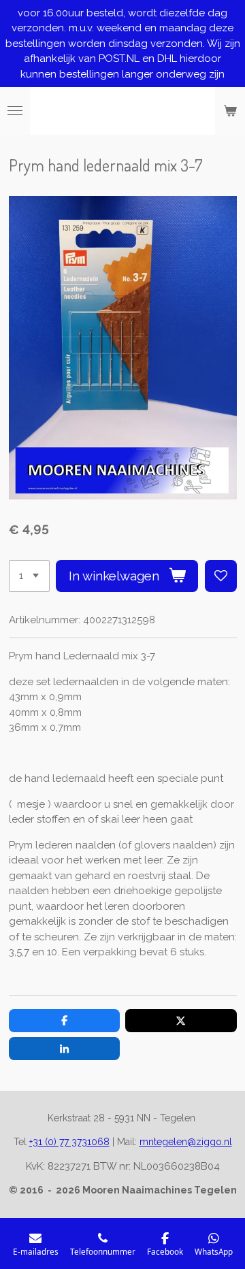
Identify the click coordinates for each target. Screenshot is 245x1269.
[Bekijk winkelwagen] (230, 111)
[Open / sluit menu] (15, 111)
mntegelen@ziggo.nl (186, 1141)
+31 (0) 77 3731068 (69, 1141)
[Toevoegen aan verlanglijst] (221, 576)
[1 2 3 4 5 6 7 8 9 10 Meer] (29, 576)
